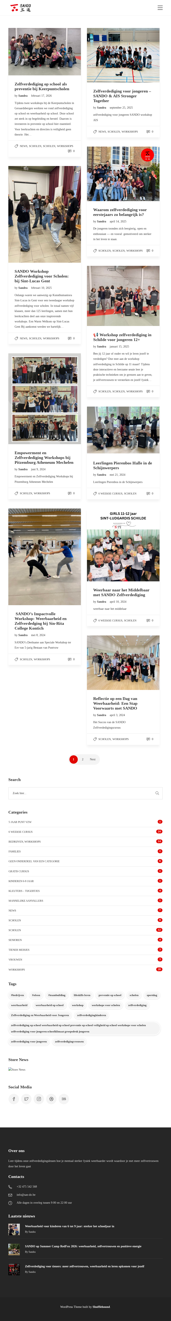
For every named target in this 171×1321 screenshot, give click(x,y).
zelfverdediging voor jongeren (29, 1041)
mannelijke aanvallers (26, 900)
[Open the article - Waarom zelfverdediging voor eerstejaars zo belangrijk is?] (105, 174)
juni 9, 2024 (38, 469)
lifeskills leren (82, 995)
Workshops (65, 146)
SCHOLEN (49, 146)
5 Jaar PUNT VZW (20, 822)
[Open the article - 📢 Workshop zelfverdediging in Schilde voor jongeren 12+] (105, 296)
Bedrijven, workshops (25, 841)
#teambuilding (56, 995)
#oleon (36, 995)
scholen (35, 146)
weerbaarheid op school (50, 1005)
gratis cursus (19, 871)
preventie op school (110, 995)
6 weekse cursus (110, 493)
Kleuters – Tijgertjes (24, 890)
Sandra (23, 95)
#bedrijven (17, 995)
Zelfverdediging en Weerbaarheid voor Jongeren (40, 1015)
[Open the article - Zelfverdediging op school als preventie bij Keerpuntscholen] (26, 51)
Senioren (15, 940)
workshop (77, 1005)
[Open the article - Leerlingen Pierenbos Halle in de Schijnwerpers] (105, 430)
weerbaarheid (19, 1005)
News (23, 146)
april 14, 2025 (118, 221)
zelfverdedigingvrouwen (69, 1041)
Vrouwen (15, 959)
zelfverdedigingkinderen (91, 1015)
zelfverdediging (137, 1005)
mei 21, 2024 (117, 474)
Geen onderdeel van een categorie (34, 861)
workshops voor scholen (106, 1005)
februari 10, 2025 (41, 287)
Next (93, 759)
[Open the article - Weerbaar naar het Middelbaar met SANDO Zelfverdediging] (105, 545)
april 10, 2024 (118, 601)
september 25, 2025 (121, 107)
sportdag (152, 995)
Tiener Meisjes (19, 949)
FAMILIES (15, 851)
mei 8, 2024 (38, 635)
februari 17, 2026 (41, 95)
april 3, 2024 (117, 715)
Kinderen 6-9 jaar (21, 881)
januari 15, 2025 (119, 346)
